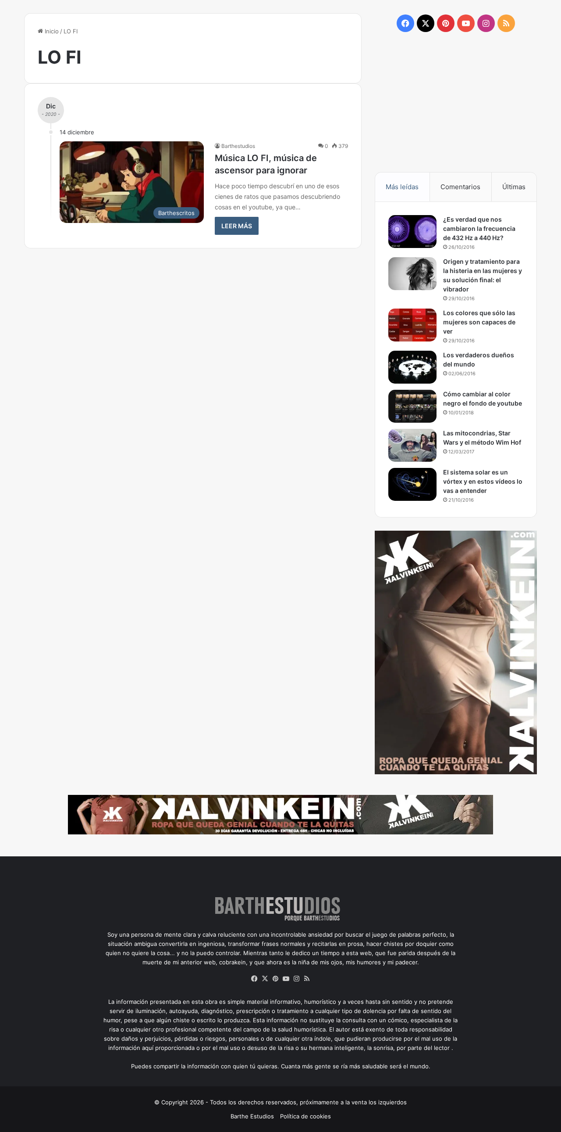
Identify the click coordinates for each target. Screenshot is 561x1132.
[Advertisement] (456, 101)
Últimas (513, 187)
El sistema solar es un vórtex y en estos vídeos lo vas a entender (482, 481)
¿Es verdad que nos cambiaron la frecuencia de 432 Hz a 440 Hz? (479, 228)
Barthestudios (238, 146)
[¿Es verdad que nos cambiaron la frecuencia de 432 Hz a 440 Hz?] (412, 231)
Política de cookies (305, 1116)
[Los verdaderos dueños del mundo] (412, 367)
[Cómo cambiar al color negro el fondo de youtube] (412, 406)
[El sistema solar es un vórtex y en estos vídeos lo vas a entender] (412, 484)
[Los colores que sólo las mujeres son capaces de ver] (412, 325)
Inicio (51, 31)
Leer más (236, 226)
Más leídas (402, 187)
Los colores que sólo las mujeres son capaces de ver (479, 322)
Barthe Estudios (252, 1116)
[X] (264, 979)
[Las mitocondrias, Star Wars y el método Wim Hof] (412, 445)
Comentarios (460, 187)
